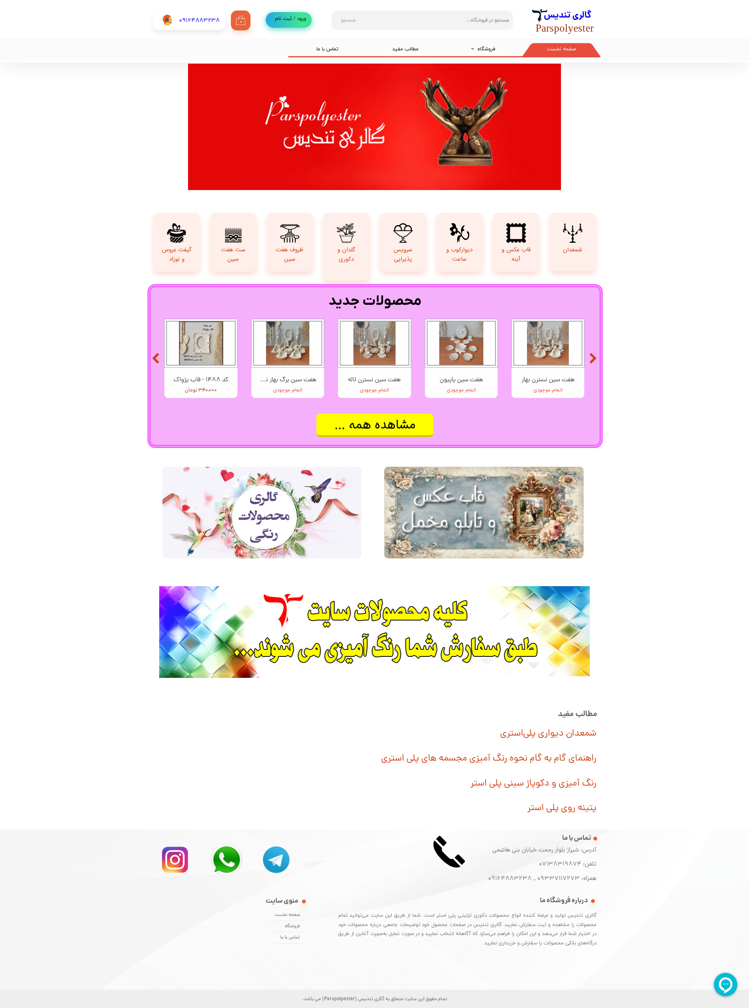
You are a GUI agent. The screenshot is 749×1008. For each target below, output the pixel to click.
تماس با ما (327, 49)
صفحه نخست (561, 49)
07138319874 (558, 864)
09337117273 (558, 879)
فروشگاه (486, 49)
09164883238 (510, 879)
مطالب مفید (405, 49)
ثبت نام (283, 18)
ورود (301, 18)
